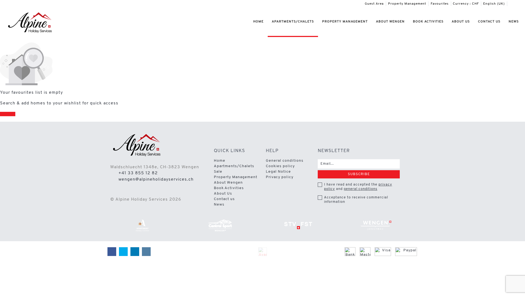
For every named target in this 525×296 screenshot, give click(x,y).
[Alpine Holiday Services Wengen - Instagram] (521, 3)
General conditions (285, 161)
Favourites (440, 3)
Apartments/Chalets (293, 21)
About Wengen (390, 21)
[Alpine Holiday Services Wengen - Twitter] (513, 3)
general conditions (360, 189)
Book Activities (428, 21)
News (514, 21)
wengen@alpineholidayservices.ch (156, 179)
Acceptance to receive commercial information (356, 200)
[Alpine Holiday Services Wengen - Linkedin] (517, 3)
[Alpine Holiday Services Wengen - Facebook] (509, 3)
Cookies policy (280, 166)
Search (7, 114)
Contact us (489, 21)
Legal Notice (278, 172)
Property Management (407, 3)
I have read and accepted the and (358, 187)
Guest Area (374, 3)
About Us (461, 21)
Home (258, 21)
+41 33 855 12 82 (138, 173)
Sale (218, 172)
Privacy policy (279, 177)
